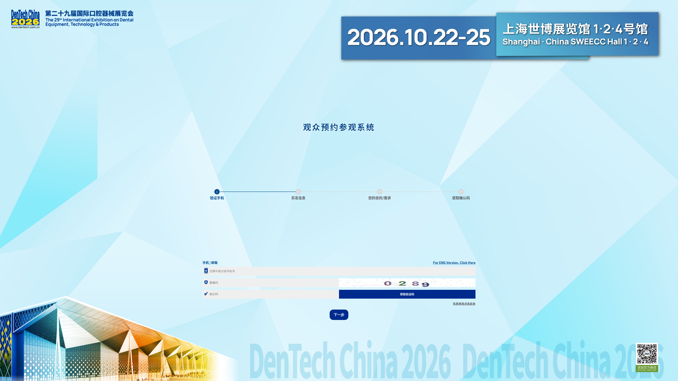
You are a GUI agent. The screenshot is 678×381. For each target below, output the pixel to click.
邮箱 (214, 262)
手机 (206, 262)
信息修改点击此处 (464, 303)
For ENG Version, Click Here (454, 262)
